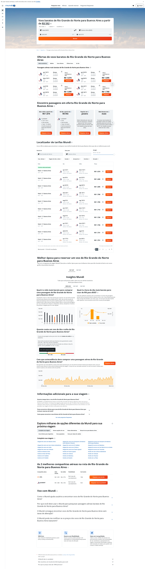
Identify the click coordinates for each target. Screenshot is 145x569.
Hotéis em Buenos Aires (44, 451)
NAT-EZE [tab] (78, 270)
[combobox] (42, 26)
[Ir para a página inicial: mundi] (10, 6)
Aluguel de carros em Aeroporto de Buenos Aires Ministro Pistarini (74, 442)
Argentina (43, 50)
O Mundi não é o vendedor (45, 559)
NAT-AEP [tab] (71, 270)
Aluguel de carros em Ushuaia (45, 449)
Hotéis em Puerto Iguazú (69, 451)
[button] (143, 1)
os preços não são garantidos (68, 554)
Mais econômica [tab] (43, 63)
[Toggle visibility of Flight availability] (92, 323)
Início (38, 50)
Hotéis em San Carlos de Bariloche (97, 451)
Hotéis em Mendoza (68, 456)
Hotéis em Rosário (67, 458)
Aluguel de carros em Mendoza (96, 445)
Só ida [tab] (77, 63)
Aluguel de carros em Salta (44, 447)
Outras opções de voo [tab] (58, 430)
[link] (46, 133)
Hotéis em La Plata (93, 458)
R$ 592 (46, 23)
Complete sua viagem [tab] (44, 430)
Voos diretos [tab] (60, 63)
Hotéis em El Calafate (43, 456)
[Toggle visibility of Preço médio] (101, 323)
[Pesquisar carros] (3, 16)
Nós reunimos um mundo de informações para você (53, 562)
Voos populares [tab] (60, 434)
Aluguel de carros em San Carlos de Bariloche (49, 445)
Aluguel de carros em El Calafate (71, 445)
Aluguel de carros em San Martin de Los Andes (100, 447)
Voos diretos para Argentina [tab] (46, 434)
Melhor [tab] (52, 63)
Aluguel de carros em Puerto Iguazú (72, 449)
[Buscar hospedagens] (3, 13)
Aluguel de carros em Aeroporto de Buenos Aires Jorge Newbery (99, 442)
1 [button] (96, 249)
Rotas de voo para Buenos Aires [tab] (88, 430)
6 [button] (109, 249)
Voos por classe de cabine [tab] (74, 434)
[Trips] (3, 27)
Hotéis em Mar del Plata (44, 453)
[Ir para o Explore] (3, 22)
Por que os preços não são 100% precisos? (50, 564)
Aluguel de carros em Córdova (70, 447)
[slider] (114, 155)
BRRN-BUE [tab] (68, 286)
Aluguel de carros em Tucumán (96, 449)
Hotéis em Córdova (68, 453)
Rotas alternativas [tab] (72, 430)
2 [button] (99, 249)
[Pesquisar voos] (3, 10)
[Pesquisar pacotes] (3, 19)
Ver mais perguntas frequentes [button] (64, 417)
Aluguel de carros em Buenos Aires (47, 441)
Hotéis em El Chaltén (43, 458)
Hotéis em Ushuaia (93, 453)
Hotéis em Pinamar (93, 456)
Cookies (38, 1)
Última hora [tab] (70, 63)
